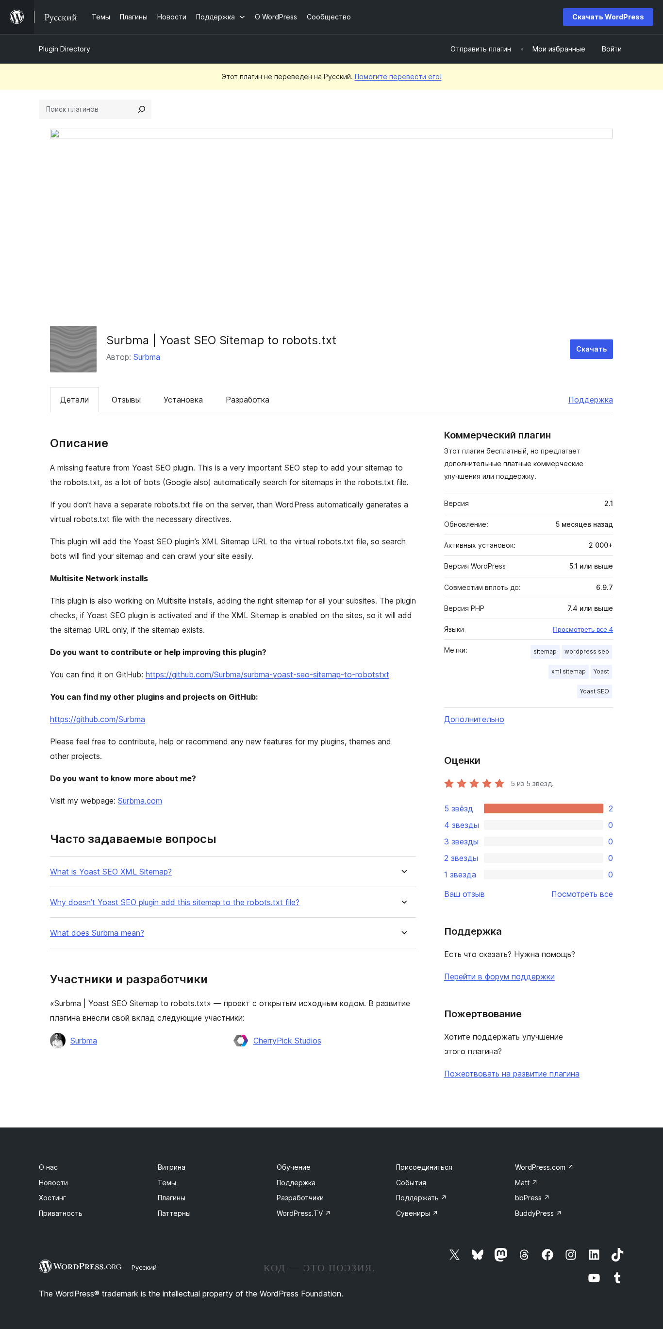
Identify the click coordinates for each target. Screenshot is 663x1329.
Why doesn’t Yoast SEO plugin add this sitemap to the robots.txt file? (174, 902)
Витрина (171, 1167)
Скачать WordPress (608, 17)
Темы (167, 1182)
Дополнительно (474, 719)
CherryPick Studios (287, 1040)
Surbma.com (140, 801)
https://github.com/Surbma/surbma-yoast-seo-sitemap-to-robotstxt (267, 674)
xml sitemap (568, 671)
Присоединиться (424, 1167)
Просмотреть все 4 (583, 629)
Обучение (294, 1167)
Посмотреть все (582, 894)
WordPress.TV (304, 1213)
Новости (53, 1182)
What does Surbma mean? (97, 933)
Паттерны (174, 1213)
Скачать (591, 349)
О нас (48, 1167)
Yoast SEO (594, 691)
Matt (526, 1182)
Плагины (171, 1198)
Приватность (61, 1213)
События (411, 1182)
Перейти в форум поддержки (499, 976)
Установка (183, 399)
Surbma (146, 357)
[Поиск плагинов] (141, 109)
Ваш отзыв (464, 894)
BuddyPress (538, 1213)
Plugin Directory (64, 49)
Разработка (247, 399)
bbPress (532, 1198)
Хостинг (52, 1198)
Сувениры (417, 1213)
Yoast (601, 671)
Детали (74, 399)
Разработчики (300, 1198)
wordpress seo (586, 651)
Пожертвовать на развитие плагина (512, 1073)
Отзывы (126, 399)
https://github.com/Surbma (97, 719)
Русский (144, 1267)
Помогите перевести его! (398, 76)
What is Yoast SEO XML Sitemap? (111, 871)
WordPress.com (544, 1167)
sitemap (545, 651)
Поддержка (590, 399)
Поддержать (421, 1198)
